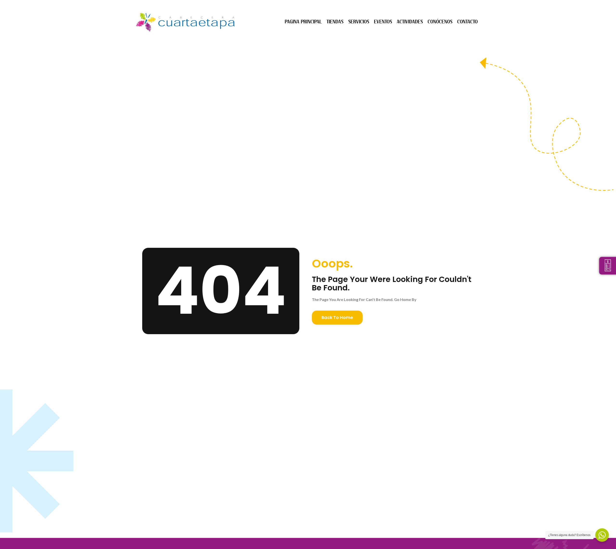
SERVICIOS (358, 21)
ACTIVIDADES (410, 21)
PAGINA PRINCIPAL (303, 21)
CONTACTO (467, 21)
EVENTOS (383, 21)
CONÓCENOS (440, 21)
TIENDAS (335, 21)
